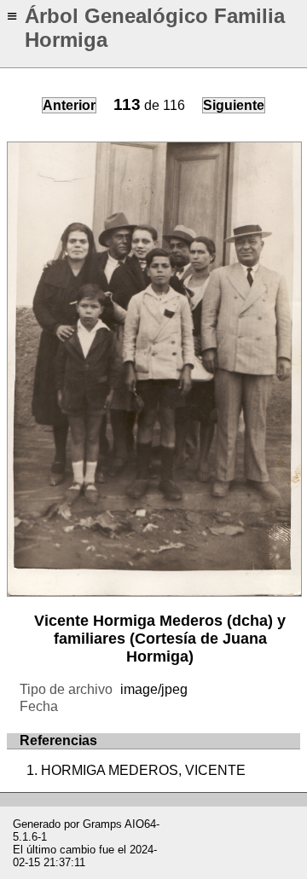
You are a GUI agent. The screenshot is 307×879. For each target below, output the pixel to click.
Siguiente (233, 105)
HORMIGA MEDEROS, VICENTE (143, 770)
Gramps (102, 824)
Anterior (69, 105)
